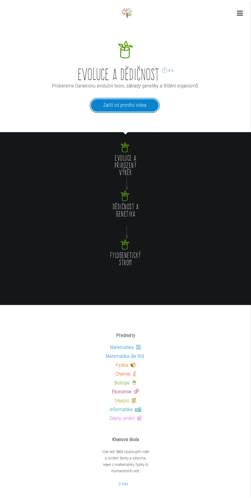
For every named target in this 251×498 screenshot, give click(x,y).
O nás (123, 483)
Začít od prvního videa (124, 105)
